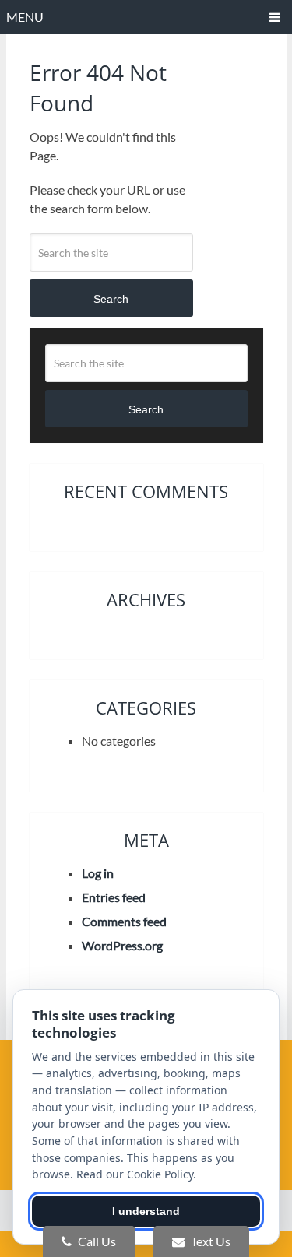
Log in (98, 873)
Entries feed (114, 897)
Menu (25, 16)
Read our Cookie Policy (134, 1174)
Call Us (96, 1241)
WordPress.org (122, 945)
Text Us (209, 1241)
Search (110, 299)
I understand (146, 1211)
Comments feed (124, 921)
